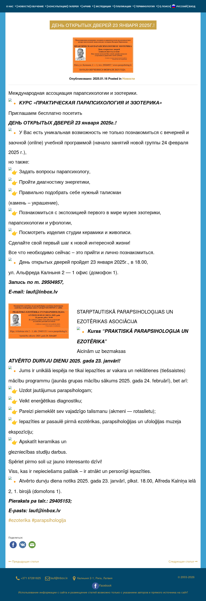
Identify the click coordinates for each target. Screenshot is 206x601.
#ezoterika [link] (19, 519)
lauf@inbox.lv (59, 578)
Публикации (125, 7)
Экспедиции (105, 7)
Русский (181, 6)
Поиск (165, 6)
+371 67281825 (31, 578)
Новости (24, 6)
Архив (88, 7)
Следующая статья (182, 561)
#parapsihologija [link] (49, 519)
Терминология (147, 7)
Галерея (75, 7)
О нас (11, 7)
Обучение (39, 7)
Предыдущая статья (25, 561)
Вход (192, 6)
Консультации (57, 6)
